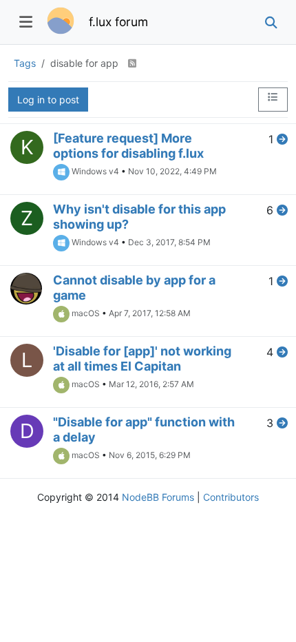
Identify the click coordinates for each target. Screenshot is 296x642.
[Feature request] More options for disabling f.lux (128, 145)
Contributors (231, 497)
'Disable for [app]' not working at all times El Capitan (142, 358)
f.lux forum (118, 21)
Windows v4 (95, 171)
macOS (86, 313)
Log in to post (48, 99)
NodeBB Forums (158, 497)
